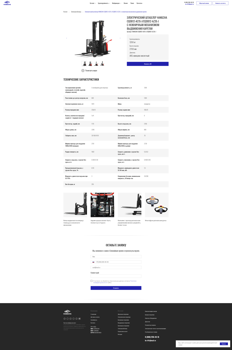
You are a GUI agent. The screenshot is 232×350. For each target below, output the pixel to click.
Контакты (139, 3)
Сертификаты (94, 320)
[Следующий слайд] (120, 38)
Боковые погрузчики (149, 315)
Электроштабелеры (76, 12)
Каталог (92, 3)
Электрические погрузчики (124, 317)
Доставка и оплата (95, 317)
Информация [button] (116, 3)
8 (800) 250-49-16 (152, 337)
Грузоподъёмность (103, 3)
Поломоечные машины (150, 325)
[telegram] (70, 319)
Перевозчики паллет (123, 331)
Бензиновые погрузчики (123, 320)
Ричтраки (120, 334)
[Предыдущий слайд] (66, 38)
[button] (204, 3)
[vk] (76, 319)
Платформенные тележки (151, 332)
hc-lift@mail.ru (150, 340)
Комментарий (95, 272)
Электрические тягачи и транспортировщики (155, 328)
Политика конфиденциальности (69, 323)
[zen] (73, 319)
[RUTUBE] (79, 319)
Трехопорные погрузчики (123, 326)
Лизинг (126, 3)
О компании (93, 314)
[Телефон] (64, 319)
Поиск (132, 3)
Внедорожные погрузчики (124, 323)
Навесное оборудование (151, 318)
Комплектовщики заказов (151, 311)
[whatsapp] (67, 319)
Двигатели (147, 322)
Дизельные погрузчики (123, 314)
